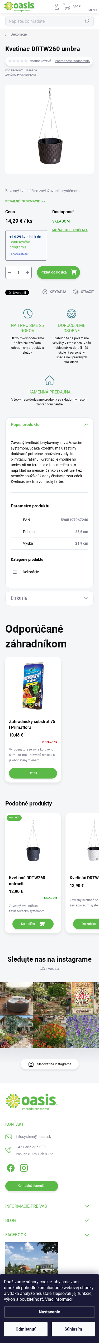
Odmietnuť (26, 1329)
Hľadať (87, 21)
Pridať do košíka (53, 272)
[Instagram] (23, 1167)
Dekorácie (31, 572)
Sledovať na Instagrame (54, 1064)
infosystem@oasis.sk (33, 1136)
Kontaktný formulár (32, 1186)
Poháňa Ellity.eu (19, 253)
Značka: (20, 74)
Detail (33, 773)
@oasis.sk (49, 968)
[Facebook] (10, 1167)
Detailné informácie (22, 201)
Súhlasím (73, 1329)
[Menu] (92, 6)
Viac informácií (59, 1299)
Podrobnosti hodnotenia (72, 61)
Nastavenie (49, 1311)
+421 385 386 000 (31, 1147)
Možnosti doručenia (70, 230)
